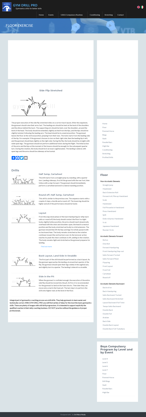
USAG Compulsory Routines (72, 15)
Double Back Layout (111, 325)
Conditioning (95, 15)
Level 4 (105, 359)
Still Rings (106, 381)
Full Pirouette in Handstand (113, 207)
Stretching (109, 15)
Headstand (107, 189)
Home (41, 15)
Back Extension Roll (110, 192)
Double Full (107, 314)
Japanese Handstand (111, 226)
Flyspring (106, 262)
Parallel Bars (107, 142)
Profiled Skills (107, 157)
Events (51, 15)
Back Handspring (109, 291)
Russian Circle (108, 230)
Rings (104, 135)
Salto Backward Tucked (112, 295)
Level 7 (105, 370)
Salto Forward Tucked (111, 255)
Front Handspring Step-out (113, 251)
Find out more (46, 246)
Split (104, 215)
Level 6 (105, 366)
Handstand (107, 204)
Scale (105, 200)
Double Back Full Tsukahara (114, 329)
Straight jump (108, 185)
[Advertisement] (50, 60)
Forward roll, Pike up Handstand (115, 196)
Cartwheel (107, 274)
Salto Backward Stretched (113, 299)
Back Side (106, 321)
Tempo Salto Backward (112, 306)
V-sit (104, 222)
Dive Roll (106, 244)
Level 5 (105, 362)
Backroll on (107, 287)
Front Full (106, 270)
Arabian (106, 317)
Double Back (108, 310)
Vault (104, 138)
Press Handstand (109, 211)
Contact (120, 15)
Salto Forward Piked (111, 259)
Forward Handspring (111, 247)
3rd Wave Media (80, 415)
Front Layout (108, 266)
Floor (104, 127)
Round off (106, 277)
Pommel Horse (108, 131)
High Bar (105, 146)
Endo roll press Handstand (113, 219)
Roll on (105, 240)
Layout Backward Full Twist (113, 302)
